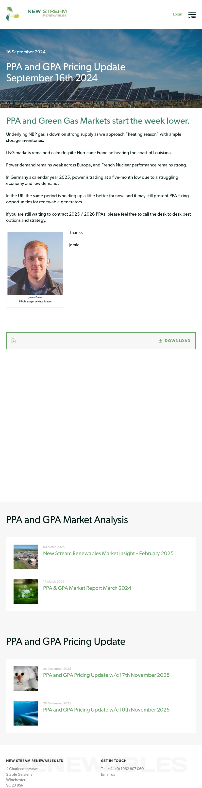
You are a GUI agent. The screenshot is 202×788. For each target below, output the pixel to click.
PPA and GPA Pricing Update (65, 641)
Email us (108, 774)
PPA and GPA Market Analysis (67, 519)
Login (177, 14)
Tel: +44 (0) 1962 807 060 (122, 768)
